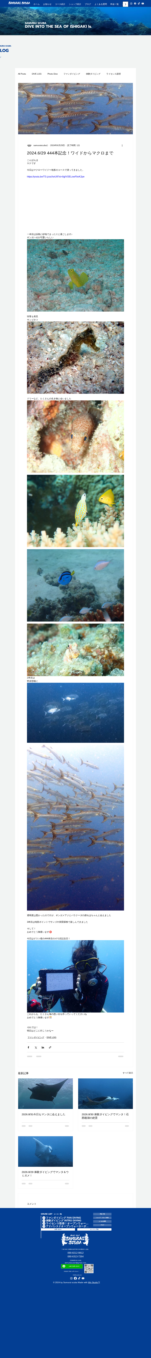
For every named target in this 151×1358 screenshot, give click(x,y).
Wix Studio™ (94, 1230)
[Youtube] (142, 3)
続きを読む (111, 74)
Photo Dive (52, 74)
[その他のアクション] (122, 145)
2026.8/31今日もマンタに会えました (43, 1117)
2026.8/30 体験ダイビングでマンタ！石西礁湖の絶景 (105, 1119)
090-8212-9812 (76, 1200)
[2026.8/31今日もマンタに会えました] (45, 1096)
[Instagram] (131, 3)
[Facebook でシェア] (28, 1050)
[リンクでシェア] (50, 1050)
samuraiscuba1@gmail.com (75, 1210)
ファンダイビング (72, 74)
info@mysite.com (77, 1222)
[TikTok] (139, 3)
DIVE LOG (37, 74)
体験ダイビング (93, 74)
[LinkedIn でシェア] (42, 1050)
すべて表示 (128, 1075)
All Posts (22, 74)
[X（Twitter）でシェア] (35, 1050)
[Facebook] (135, 3)
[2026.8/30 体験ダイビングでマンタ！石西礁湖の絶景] (105, 1096)
